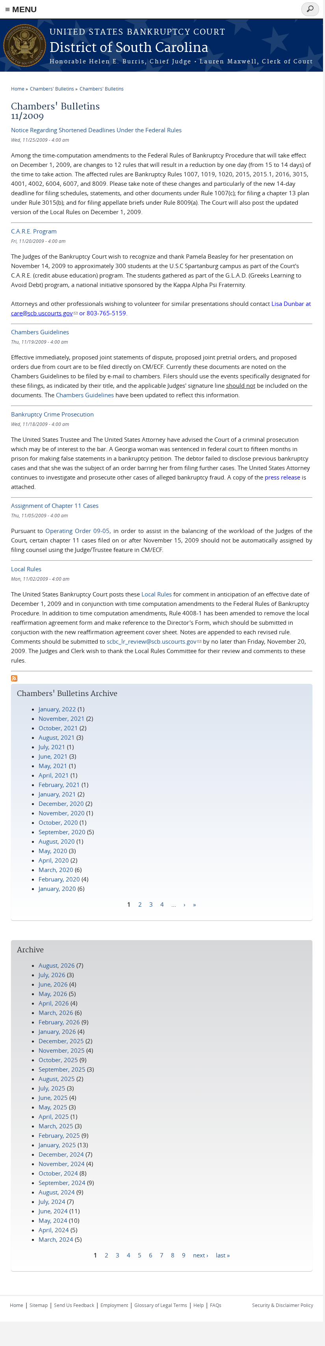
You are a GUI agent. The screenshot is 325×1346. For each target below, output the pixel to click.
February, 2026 (59, 1022)
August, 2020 (57, 841)
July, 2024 (52, 1201)
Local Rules (26, 569)
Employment (114, 1305)
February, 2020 (59, 879)
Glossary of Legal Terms (160, 1305)
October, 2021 (58, 728)
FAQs (215, 1305)
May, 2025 (53, 1107)
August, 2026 (57, 965)
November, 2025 (62, 1050)
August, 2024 (57, 1192)
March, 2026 (56, 1012)
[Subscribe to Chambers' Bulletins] (14, 679)
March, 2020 (56, 870)
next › (200, 1255)
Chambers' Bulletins (52, 88)
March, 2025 (56, 1126)
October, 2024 (58, 1173)
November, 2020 (62, 813)
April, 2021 (54, 775)
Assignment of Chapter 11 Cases (54, 505)
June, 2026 (53, 984)
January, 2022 (57, 709)
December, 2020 (61, 803)
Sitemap (39, 1305)
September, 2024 (62, 1183)
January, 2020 (57, 888)
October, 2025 (58, 1060)
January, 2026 (57, 1031)
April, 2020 (54, 860)
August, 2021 (57, 737)
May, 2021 (53, 766)
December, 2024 (61, 1154)
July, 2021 (52, 747)
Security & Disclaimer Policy (282, 1305)
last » (223, 1255)
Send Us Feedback (74, 1305)
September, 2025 (62, 1069)
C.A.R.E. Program (34, 231)
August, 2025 (57, 1079)
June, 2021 (53, 756)
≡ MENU (21, 9)
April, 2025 (54, 1116)
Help (198, 1305)
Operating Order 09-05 (77, 531)
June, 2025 (53, 1098)
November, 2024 (62, 1164)
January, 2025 (57, 1145)
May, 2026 (53, 994)
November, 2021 (62, 718)
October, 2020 (58, 822)
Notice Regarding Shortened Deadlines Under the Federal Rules (96, 130)
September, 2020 (62, 832)
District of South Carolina (129, 48)
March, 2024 (56, 1239)
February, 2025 (59, 1135)
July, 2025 (52, 1088)
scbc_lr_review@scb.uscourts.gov (154, 641)
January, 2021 (57, 794)
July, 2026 (52, 975)
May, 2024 (53, 1220)
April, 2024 (54, 1230)
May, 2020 (53, 851)
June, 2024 (53, 1211)
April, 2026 (54, 1003)
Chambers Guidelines (40, 332)
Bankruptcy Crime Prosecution (52, 414)
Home (17, 88)
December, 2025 (61, 1041)
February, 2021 (59, 785)
